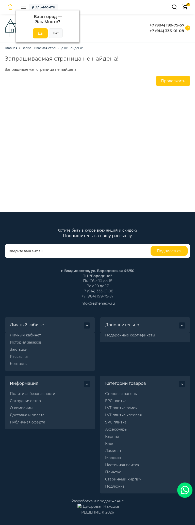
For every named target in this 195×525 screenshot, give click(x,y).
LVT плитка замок (121, 408)
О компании (21, 408)
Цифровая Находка (101, 506)
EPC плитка (115, 401)
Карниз (112, 436)
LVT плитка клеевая (123, 415)
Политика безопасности (32, 393)
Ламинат (113, 450)
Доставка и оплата (27, 415)
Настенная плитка (122, 465)
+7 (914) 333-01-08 (167, 30)
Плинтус (113, 472)
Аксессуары (116, 429)
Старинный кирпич (123, 479)
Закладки (18, 349)
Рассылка (19, 356)
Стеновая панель (121, 393)
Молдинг (113, 458)
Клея (109, 443)
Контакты (18, 363)
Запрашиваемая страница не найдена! (52, 48)
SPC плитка (115, 422)
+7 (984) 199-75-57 (167, 25)
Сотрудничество (25, 401)
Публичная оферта (27, 422)
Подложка (114, 486)
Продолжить (173, 81)
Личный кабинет (25, 335)
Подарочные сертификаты (130, 335)
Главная (11, 48)
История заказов (25, 342)
